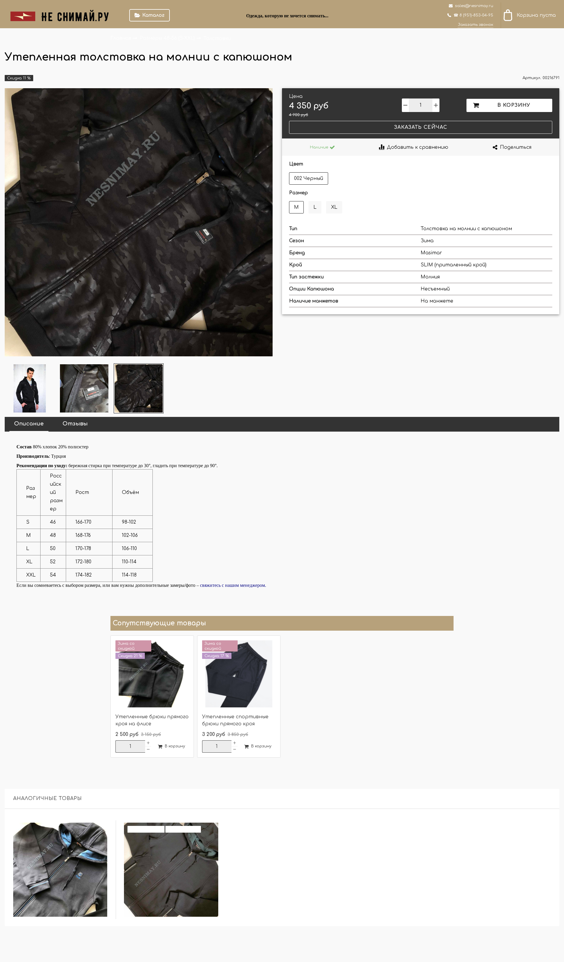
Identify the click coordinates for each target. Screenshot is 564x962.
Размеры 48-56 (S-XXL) (168, 38)
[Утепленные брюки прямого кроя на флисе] (152, 674)
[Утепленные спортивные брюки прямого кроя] (239, 674)
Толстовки (217, 38)
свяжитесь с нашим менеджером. (233, 585)
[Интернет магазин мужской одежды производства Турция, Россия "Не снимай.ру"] (63, 15)
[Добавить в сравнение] (99, 830)
